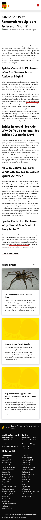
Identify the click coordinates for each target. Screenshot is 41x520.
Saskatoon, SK (26, 472)
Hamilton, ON (6, 499)
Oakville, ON (26, 465)
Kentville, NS (5, 501)
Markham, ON (6, 506)
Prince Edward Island (28, 467)
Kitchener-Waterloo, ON (9, 504)
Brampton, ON (6, 460)
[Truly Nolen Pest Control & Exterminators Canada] (10, 5)
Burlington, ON (6, 465)
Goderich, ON (6, 479)
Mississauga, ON (27, 457)
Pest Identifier (26, 449)
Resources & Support (29, 444)
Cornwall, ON (6, 472)
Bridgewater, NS (7, 462)
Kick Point (23, 517)
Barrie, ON (5, 457)
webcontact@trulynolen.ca (10, 446)
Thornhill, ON (26, 479)
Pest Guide (25, 446)
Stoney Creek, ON (28, 474)
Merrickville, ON (7, 508)
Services (25, 435)
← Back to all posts (10, 253)
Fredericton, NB (6, 474)
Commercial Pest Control (29, 440)
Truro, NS (25, 484)
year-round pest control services (19, 244)
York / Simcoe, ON (28, 496)
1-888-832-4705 (7, 440)
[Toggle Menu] (38, 5)
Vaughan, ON (26, 487)
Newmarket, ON (27, 460)
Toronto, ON (26, 482)
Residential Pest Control (29, 437)
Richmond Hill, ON (28, 470)
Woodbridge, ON (27, 494)
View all (36, 264)
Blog (7, 427)
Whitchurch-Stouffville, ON (30, 491)
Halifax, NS (5, 496)
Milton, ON (25, 455)
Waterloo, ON (26, 489)
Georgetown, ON (7, 477)
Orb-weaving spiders (32, 101)
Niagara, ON (26, 462)
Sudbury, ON (26, 477)
